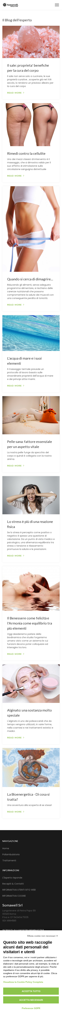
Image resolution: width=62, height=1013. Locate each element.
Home (5, 848)
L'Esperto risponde (12, 877)
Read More (14, 92)
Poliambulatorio (11, 854)
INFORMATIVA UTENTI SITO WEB (19, 889)
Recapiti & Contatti (13, 883)
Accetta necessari (31, 1000)
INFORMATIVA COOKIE (14, 895)
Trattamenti (9, 860)
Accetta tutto (31, 991)
